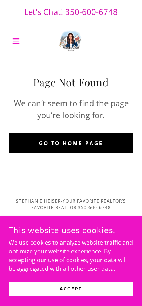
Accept (71, 289)
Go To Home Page (71, 143)
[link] (71, 40)
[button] (18, 41)
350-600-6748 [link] (91, 11)
